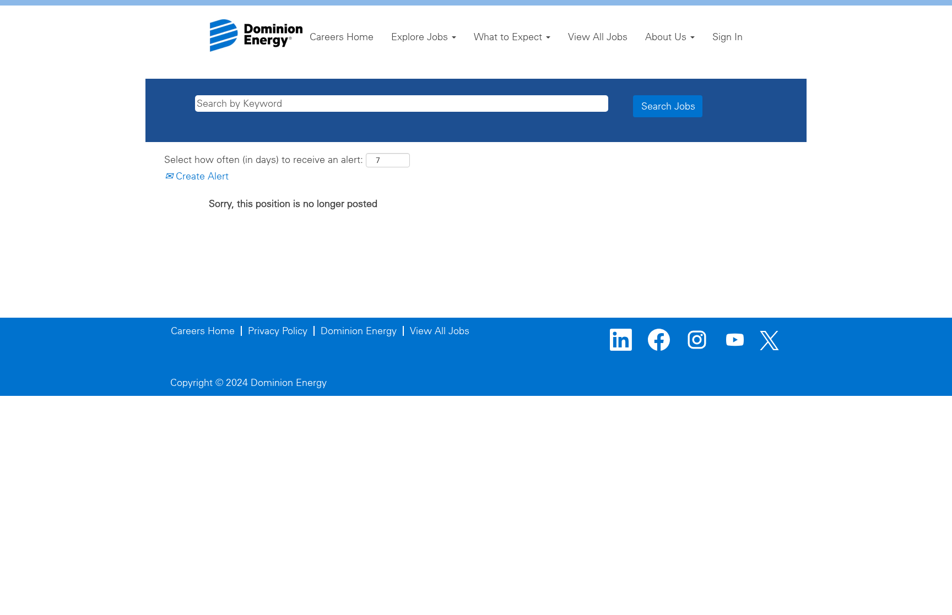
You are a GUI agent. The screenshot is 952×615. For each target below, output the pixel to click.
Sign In (727, 36)
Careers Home (342, 36)
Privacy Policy (277, 330)
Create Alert (201, 176)
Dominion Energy (359, 330)
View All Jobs (598, 36)
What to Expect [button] (509, 36)
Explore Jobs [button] (421, 36)
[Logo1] (256, 36)
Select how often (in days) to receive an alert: (263, 159)
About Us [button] (667, 36)
